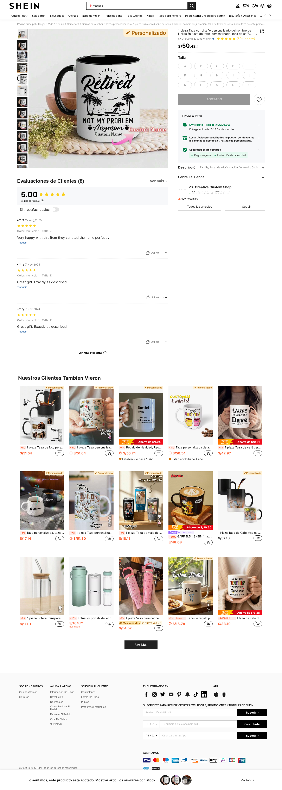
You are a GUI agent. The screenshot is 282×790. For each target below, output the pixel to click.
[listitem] (42, 425)
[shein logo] (24, 6)
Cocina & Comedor (66, 24)
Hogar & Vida (45, 24)
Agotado (214, 99)
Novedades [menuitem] (57, 15)
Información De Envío (62, 692)
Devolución (56, 697)
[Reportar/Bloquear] (165, 252)
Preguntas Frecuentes (93, 707)
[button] (262, 5)
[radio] (185, 66)
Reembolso (56, 702)
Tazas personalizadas (118, 24)
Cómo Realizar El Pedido (60, 708)
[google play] (224, 696)
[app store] (216, 696)
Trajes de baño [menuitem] (113, 15)
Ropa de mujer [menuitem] (91, 15)
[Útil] (147, 252)
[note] (141, 442)
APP (215, 686)
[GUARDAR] (259, 99)
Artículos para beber (91, 24)
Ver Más (141, 644)
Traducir (22, 242)
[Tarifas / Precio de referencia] (197, 46)
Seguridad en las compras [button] (205, 150)
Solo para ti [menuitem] (39, 15)
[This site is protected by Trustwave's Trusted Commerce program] (146, 768)
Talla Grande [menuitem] (134, 15)
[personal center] (237, 5)
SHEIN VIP (56, 724)
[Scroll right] (270, 16)
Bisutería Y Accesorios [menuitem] (242, 15)
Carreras (24, 697)
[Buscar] (191, 6)
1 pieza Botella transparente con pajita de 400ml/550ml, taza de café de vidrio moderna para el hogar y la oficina (42, 618)
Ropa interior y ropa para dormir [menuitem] (205, 15)
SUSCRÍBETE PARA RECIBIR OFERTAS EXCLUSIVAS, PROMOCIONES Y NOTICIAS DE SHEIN (198, 705)
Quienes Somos (28, 692)
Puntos (85, 702)
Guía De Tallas (58, 719)
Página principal (26, 24)
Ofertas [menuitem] (73, 15)
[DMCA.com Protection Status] (156, 768)
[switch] (55, 209)
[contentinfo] (205, 760)
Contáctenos (88, 692)
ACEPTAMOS (151, 753)
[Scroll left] (265, 16)
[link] (245, 5)
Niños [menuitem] (150, 15)
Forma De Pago (90, 697)
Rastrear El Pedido (60, 714)
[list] (176, 694)
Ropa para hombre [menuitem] (169, 15)
